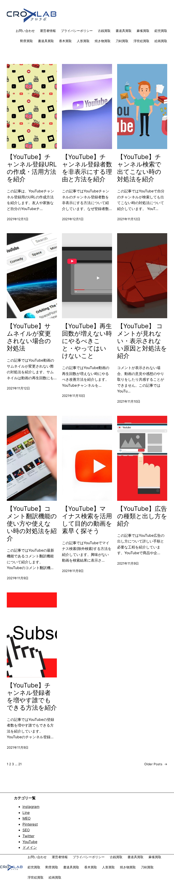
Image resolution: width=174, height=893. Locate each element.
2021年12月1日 (17, 219)
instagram (30, 806)
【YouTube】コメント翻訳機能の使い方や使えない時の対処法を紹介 (32, 523)
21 (20, 764)
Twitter (28, 836)
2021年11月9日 (17, 578)
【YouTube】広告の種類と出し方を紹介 (142, 516)
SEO (26, 830)
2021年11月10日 (73, 396)
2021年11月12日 (128, 219)
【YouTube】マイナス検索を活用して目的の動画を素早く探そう (87, 520)
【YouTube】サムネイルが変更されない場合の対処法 (29, 337)
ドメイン (29, 847)
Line (26, 812)
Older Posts (155, 764)
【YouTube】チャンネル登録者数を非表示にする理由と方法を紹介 (87, 168)
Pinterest (30, 824)
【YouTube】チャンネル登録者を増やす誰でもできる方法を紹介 (32, 696)
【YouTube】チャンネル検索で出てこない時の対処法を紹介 (139, 168)
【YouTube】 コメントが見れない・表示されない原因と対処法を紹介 (142, 340)
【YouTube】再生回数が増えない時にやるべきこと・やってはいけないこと (87, 340)
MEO (26, 818)
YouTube (29, 841)
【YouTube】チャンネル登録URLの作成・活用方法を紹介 (32, 168)
